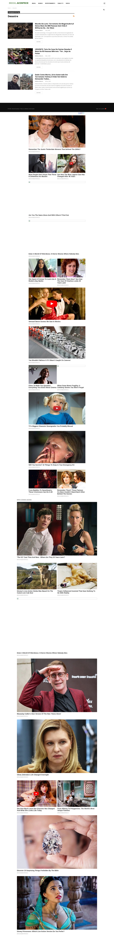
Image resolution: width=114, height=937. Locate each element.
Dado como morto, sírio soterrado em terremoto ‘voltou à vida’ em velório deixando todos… (51, 77)
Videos (68, 3)
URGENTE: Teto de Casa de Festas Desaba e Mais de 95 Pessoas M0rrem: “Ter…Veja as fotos (53, 51)
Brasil (34, 3)
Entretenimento (50, 3)
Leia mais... (38, 41)
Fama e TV (60, 3)
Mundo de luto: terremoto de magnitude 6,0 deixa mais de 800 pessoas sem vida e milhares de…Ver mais (54, 26)
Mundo (40, 3)
